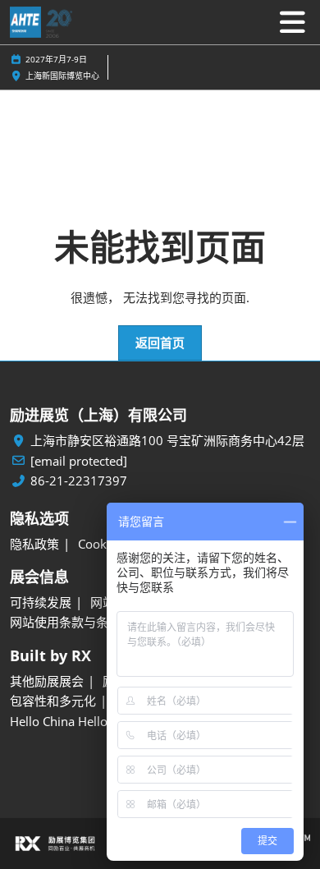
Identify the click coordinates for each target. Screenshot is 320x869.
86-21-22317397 (78, 481)
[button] (160, 343)
